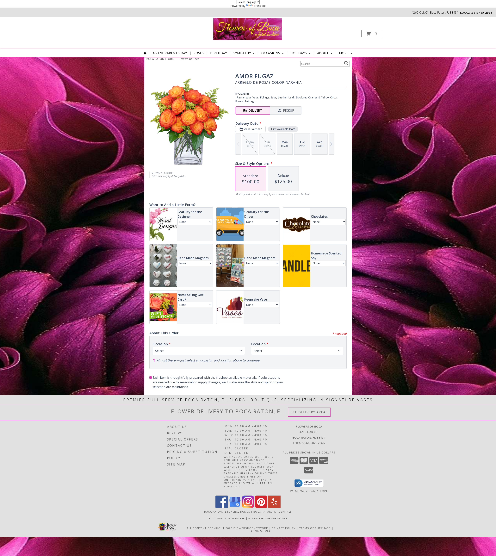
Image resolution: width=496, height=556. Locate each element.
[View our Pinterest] (261, 507)
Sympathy (242, 53)
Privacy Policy (284, 528)
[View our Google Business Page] (235, 507)
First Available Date (283, 129)
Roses (199, 53)
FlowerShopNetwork (250, 528)
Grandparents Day (170, 53)
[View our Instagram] (248, 507)
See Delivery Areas (309, 412)
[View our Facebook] (221, 507)
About (323, 53)
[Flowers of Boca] (247, 29)
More (344, 53)
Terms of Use (260, 530)
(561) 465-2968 (481, 12)
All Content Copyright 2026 (209, 528)
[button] (371, 33)
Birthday (218, 53)
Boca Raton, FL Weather (227, 518)
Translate (260, 6)
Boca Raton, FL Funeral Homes (227, 511)
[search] (346, 63)
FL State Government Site (267, 518)
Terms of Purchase (315, 528)
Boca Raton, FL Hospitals (272, 511)
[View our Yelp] (274, 507)
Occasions (270, 53)
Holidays (298, 53)
